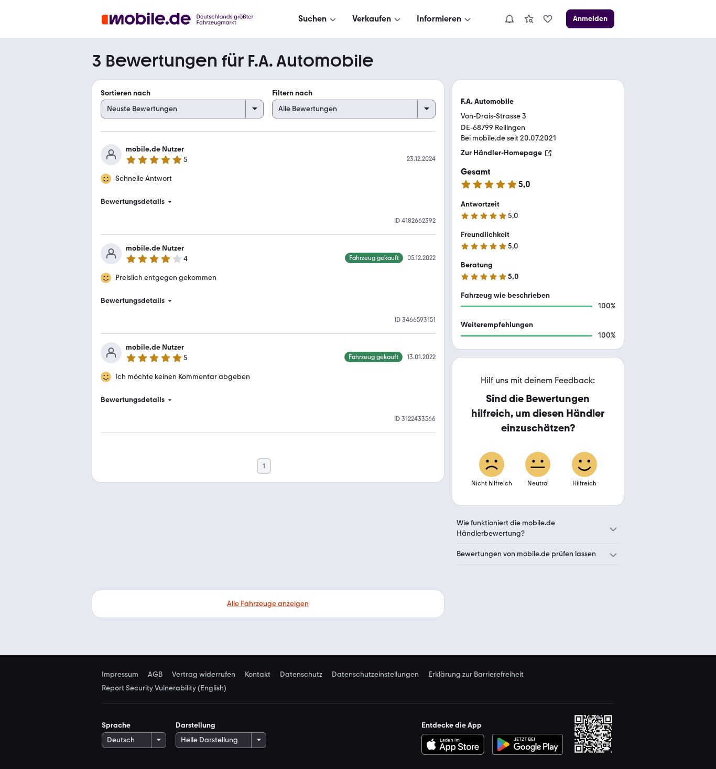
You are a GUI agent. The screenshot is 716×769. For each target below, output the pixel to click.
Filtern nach (292, 93)
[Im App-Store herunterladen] (455, 744)
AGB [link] (155, 674)
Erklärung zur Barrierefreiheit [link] (476, 674)
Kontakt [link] (257, 674)
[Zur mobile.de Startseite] (187, 19)
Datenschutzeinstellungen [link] (375, 674)
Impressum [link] (120, 674)
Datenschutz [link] (301, 674)
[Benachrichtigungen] (509, 18)
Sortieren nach (125, 93)
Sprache (116, 725)
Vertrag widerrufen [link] (203, 674)
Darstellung (195, 725)
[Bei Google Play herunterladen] (527, 744)
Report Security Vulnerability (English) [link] (164, 688)
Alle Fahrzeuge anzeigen (268, 603)
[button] (268, 202)
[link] (529, 19)
